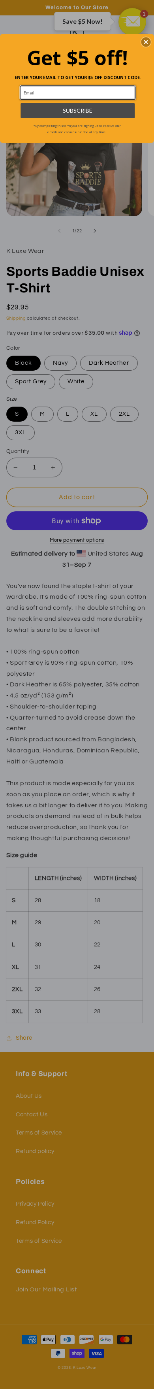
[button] (146, 42)
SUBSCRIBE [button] (77, 110)
